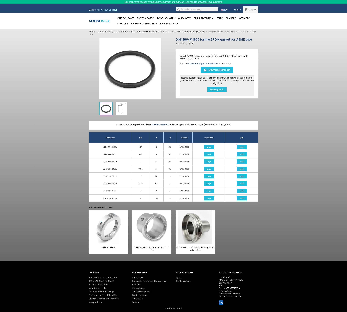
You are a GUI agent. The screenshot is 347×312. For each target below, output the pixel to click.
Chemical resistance (144, 23)
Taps (220, 18)
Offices (135, 302)
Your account (184, 272)
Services (244, 18)
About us (136, 284)
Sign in (237, 9)
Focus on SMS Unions (99, 284)
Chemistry (184, 18)
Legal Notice (138, 277)
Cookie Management (141, 291)
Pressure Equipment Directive (103, 295)
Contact (122, 23)
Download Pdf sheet (217, 70)
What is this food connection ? (103, 277)
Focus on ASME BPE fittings (101, 291)
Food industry (166, 18)
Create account (183, 281)
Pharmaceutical (204, 18)
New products (95, 302)
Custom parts (145, 18)
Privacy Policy (138, 288)
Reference (110, 138)
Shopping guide (169, 23)
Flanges (231, 18)
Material (184, 138)
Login (209, 147)
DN (140, 138)
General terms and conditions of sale (149, 281)
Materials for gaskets (98, 288)
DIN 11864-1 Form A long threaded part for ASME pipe (195, 248)
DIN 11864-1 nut (108, 247)
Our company (125, 18)
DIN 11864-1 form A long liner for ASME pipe (152, 248)
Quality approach (140, 295)
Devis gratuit (217, 89)
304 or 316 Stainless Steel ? (101, 281)
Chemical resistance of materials (104, 298)
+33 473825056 (105, 9)
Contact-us (137, 298)
